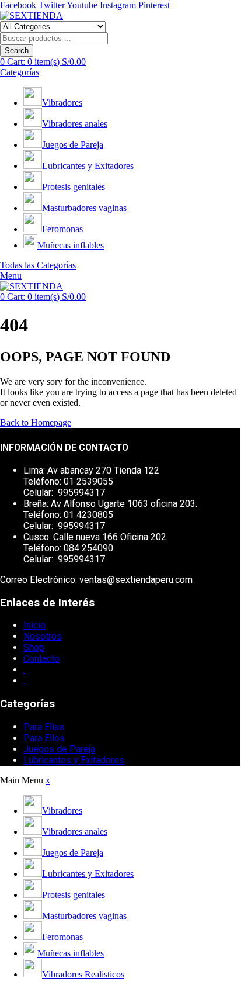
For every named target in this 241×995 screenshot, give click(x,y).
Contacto (41, 658)
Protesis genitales (73, 187)
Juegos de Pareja (72, 145)
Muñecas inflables (70, 245)
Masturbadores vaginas (84, 208)
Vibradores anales (74, 124)
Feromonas (62, 229)
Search (17, 50)
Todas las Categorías (38, 265)
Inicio (34, 625)
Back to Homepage (35, 422)
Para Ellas (43, 727)
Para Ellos (44, 738)
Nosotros (42, 636)
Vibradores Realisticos (83, 974)
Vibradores (62, 103)
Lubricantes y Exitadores (88, 166)
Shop (33, 647)
